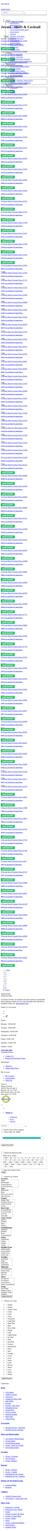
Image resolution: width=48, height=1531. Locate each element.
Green (10, 1312)
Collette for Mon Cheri (13, 1399)
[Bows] (6, 1233)
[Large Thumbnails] (4, 33)
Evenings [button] (4, 1452)
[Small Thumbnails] (2, 33)
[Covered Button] (7, 1210)
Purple (10, 1330)
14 (42, 1158)
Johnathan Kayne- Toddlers (15, 1476)
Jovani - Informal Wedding (14, 1523)
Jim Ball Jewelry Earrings (14, 1430)
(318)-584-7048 (6, 1050)
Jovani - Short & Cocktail (14, 1445)
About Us (8, 1066)
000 (6, 1158)
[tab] (26, 1113)
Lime (9, 1314)
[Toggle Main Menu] (2, 4)
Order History (10, 1078)
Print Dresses (10, 1525)
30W (13, 1164)
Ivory (9, 1358)
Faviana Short (10, 1441)
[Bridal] (10, 1181)
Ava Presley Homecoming (14, 1439)
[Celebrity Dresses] (8, 1202)
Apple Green (12, 1309)
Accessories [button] (5, 1423)
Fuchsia (10, 1344)
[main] (24, 508)
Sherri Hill (9, 1417)
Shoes (7, 1521)
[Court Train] (5, 1255)
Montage (8, 1487)
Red (9, 1351)
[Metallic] (3, 1222)
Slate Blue (11, 1323)
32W (19, 1164)
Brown (10, 1365)
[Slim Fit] (6, 1275)
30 (37, 1160)
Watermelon (12, 1346)
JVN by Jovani (10, 1412)
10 (33, 1158)
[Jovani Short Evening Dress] (14, 94)
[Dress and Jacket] (7, 1194)
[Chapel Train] (5, 1253)
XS (31, 1164)
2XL (11, 1167)
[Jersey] (5, 1245)
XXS (25, 1164)
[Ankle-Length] (5, 1249)
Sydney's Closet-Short (13, 1516)
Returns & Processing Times (15, 1058)
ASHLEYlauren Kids (13, 1496)
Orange (10, 1353)
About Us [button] (9, 1113)
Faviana (8, 1403)
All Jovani (9, 1397)
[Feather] (5, 1243)
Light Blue (11, 1321)
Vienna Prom (10, 1419)
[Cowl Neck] (6, 1259)
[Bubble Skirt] (8, 1200)
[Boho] (7, 1192)
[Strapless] (6, 1294)
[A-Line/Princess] (6, 1269)
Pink (9, 1339)
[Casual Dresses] (10, 1184)
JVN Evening (10, 1459)
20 (15, 1160)
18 (10, 1160)
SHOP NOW (5, 9)
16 (6, 1160)
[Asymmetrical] (5, 1251)
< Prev (7, 970)
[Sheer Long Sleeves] (8, 1284)
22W (29, 1162)
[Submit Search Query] (26, 1126)
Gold (9, 1363)
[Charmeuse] (5, 1239)
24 (24, 1160)
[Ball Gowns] (7, 1190)
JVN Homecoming (12, 1448)
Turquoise (11, 1319)
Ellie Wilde (9, 1401)
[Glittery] (3, 1220)
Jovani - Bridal (10, 1518)
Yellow (10, 1305)
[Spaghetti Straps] (6, 1292)
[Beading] (6, 1232)
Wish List (8, 1080)
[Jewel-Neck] (6, 1265)
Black (10, 1367)
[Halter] (6, 1261)
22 (19, 1160)
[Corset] (8, 1206)
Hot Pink (11, 1342)
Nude (10, 1360)
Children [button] (4, 1492)
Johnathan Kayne (11, 1408)
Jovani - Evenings (11, 1456)
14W (4, 1162)
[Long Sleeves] (8, 1282)
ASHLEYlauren (11, 1395)
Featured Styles (10, 1527)
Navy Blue (11, 1328)
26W (41, 1162)
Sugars (7, 1512)
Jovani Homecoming (12, 1443)
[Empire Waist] (6, 1271)
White (10, 1374)
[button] (8, 21)
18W (16, 1162)
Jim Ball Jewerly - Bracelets (15, 1428)
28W (6, 1164)
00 (11, 1158)
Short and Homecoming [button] (10, 1434)
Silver (10, 1372)
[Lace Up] (7, 1214)
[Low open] (7, 1216)
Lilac (9, 1333)
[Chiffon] (5, 1241)
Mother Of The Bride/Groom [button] (12, 1481)
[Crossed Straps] (7, 1212)
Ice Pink (11, 1337)
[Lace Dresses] (7, 1196)
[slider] (42, 1137)
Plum (9, 1349)
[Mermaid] (6, 1273)
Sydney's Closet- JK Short (14, 1514)
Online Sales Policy (12, 1068)
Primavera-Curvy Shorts (13, 1509)
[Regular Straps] (6, 1290)
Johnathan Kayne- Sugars (14, 1474)
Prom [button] (3, 1388)
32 (41, 1160)
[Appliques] (6, 1230)
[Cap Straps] (6, 1289)
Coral (10, 1356)
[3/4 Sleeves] (8, 1281)
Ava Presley (9, 1392)
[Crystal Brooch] (6, 1235)
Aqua (10, 1316)
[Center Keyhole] (8, 1204)
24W (35, 1162)
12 (38, 1158)
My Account (9, 1076)
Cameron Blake (10, 1485)
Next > (7, 990)
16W (10, 1162)
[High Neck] (6, 1263)
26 (28, 1160)
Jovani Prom (9, 1410)
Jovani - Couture (11, 1472)
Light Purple (12, 1335)
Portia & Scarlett (11, 1414)
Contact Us (9, 1056)
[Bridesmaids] (10, 1183)
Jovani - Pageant (11, 1470)
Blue (9, 1326)
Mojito (10, 1307)
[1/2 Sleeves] (8, 1279)
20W (23, 1162)
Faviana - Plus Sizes (12, 1406)
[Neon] (3, 1224)
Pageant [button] (4, 1465)
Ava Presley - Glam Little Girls (16, 1498)
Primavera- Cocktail (12, 1507)
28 (32, 1160)
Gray (9, 1370)
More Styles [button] (5, 1503)
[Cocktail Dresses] (10, 1186)
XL (6, 1167)
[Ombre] (3, 1225)
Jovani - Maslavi (11, 1461)
